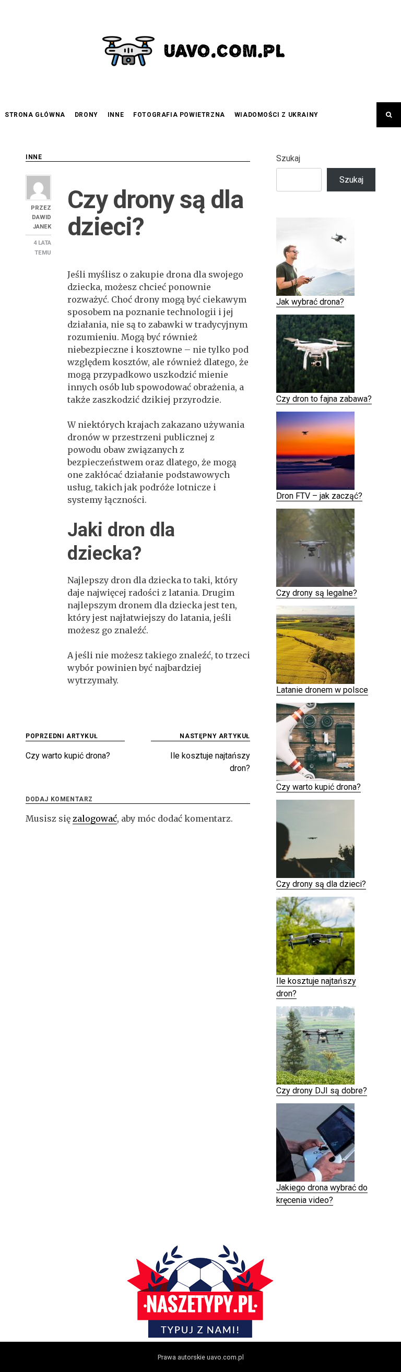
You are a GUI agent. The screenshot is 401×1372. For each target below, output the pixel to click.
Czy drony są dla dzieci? (321, 884)
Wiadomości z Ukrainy (276, 114)
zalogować (95, 818)
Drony (86, 114)
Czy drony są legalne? (316, 593)
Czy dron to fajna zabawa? (324, 399)
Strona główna (35, 114)
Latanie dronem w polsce (322, 690)
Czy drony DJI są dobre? (321, 1091)
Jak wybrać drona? (310, 302)
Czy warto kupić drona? (318, 787)
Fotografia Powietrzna (179, 114)
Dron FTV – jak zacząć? (319, 496)
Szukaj (288, 158)
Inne (116, 114)
